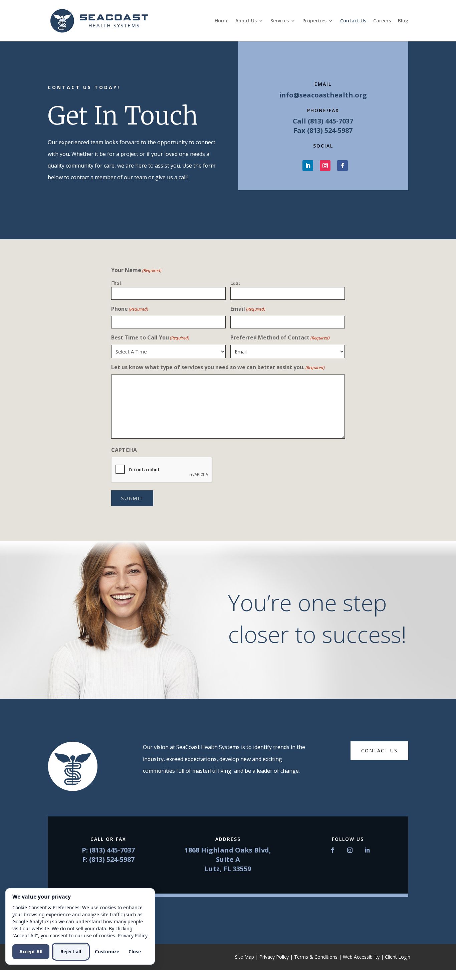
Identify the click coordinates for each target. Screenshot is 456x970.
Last (235, 282)
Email (247, 308)
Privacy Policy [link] (274, 957)
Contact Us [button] (379, 750)
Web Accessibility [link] (361, 957)
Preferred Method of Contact (280, 337)
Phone (129, 308)
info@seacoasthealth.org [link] (323, 94)
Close (135, 951)
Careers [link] (382, 21)
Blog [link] (403, 21)
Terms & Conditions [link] (315, 957)
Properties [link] (314, 21)
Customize (107, 951)
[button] (307, 165)
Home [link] (221, 21)
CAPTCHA (124, 450)
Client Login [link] (397, 957)
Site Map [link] (244, 957)
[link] (99, 20)
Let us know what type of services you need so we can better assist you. (218, 367)
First (116, 282)
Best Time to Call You (150, 337)
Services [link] (279, 21)
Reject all (70, 951)
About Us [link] (246, 21)
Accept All (30, 951)
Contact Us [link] (353, 21)
